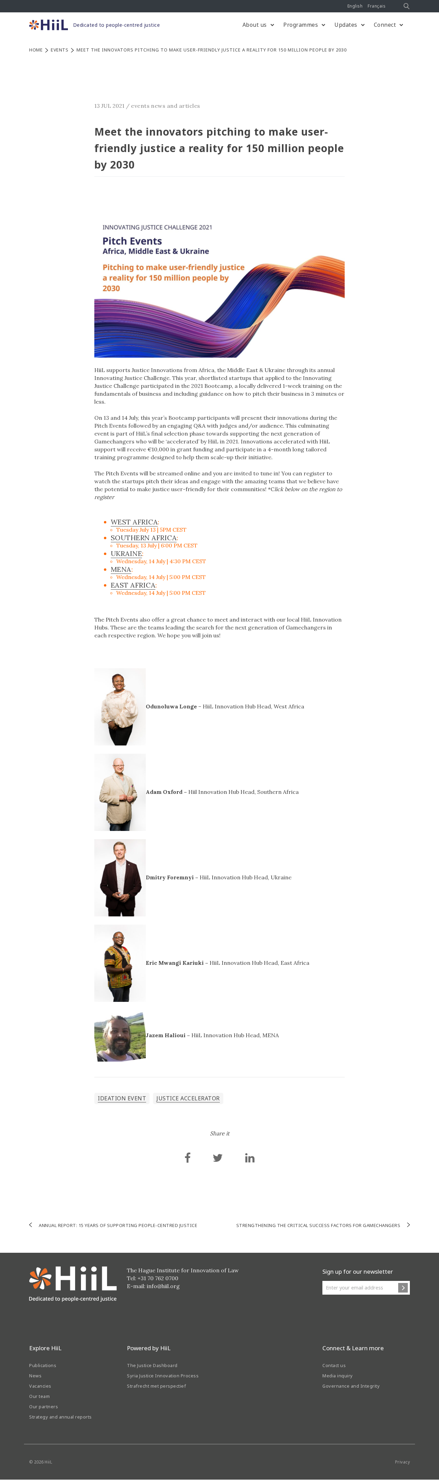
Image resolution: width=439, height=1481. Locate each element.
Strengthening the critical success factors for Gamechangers (318, 1225)
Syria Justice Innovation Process (163, 1376)
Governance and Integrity (351, 1386)
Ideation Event (122, 1098)
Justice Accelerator (188, 1098)
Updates (345, 24)
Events (59, 50)
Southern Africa (144, 537)
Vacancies (40, 1386)
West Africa (134, 522)
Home (36, 50)
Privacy (402, 1462)
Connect (385, 24)
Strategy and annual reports (60, 1417)
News (35, 1376)
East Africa (133, 585)
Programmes (300, 24)
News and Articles (175, 105)
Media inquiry (337, 1376)
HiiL (48, 1462)
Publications (42, 1365)
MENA (121, 569)
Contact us (334, 1365)
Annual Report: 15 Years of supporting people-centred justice (118, 1225)
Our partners (43, 1406)
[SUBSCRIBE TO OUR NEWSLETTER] (403, 1288)
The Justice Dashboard (152, 1365)
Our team (39, 1396)
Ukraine (126, 553)
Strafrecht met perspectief (156, 1386)
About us (254, 24)
